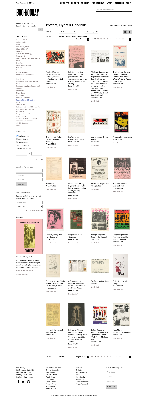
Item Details (51, 87)
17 (113, 39)
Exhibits (85, 3)
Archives (64, 3)
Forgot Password (82, 384)
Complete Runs (21, 56)
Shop (128, 3)
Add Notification (33, 211)
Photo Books (20, 93)
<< (92, 39)
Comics (19, 51)
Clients (75, 3)
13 (101, 39)
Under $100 (24, 139)
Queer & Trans (21, 104)
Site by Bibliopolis (91, 395)
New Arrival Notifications (121, 25)
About (109, 3)
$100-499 (23, 142)
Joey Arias (20, 79)
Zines (18, 125)
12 (98, 39)
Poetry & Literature (23, 97)
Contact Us (50, 379)
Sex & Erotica (21, 116)
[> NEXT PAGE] (130, 39)
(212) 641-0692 (26, 375)
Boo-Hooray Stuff (22, 47)
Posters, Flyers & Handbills (25, 100)
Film (17, 70)
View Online (20, 271)
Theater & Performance (24, 121)
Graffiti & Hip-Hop (22, 72)
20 (123, 39)
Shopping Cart (81, 377)
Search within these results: (26, 26)
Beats (18, 44)
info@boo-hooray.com (24, 377)
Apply (38, 159)
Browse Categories (52, 370)
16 (110, 39)
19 (119, 39)
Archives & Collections (24, 40)
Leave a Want (51, 381)
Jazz (17, 77)
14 (104, 39)
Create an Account (82, 381)
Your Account (21, 3)
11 (95, 39)
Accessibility (50, 386)
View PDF (29, 271)
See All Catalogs (22, 274)
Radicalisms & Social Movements (28, 107)
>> (126, 39)
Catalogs (119, 3)
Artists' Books (21, 42)
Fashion (19, 67)
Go (40, 29)
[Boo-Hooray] (44, 12)
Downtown (20, 63)
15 (107, 39)
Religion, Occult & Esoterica (26, 114)
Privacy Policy (51, 384)
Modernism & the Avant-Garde (27, 81)
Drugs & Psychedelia (23, 65)
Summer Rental (81, 372)
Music (18, 84)
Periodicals (20, 91)
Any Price (23, 136)
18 (116, 39)
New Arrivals (50, 372)
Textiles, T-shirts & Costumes (26, 118)
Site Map (81, 395)
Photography (20, 95)
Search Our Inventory (53, 368)
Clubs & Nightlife (22, 49)
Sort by (48, 32)
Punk (18, 102)
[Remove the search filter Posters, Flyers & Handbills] (86, 36)
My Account (80, 379)
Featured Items (51, 375)
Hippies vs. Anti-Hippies (25, 74)
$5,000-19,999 (24, 148)
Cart (32, 3)
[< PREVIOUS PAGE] (88, 39)
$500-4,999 (24, 145)
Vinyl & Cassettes (22, 123)
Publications (97, 3)
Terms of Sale (51, 388)
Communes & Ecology (24, 54)
